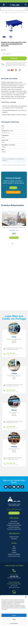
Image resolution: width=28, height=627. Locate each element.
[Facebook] (6, 487)
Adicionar (14, 58)
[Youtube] (14, 487)
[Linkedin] (18, 487)
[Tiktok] (22, 487)
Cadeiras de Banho (23, 12)
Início (2, 12)
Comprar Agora (14, 237)
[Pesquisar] (25, 9)
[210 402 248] (4, 464)
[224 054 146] (4, 354)
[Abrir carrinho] (25, 4)
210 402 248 (10, 463)
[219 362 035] (4, 427)
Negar (14, 619)
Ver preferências (14, 623)
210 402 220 (10, 390)
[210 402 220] (4, 390)
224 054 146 (10, 353)
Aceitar (14, 615)
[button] (26, 597)
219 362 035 (10, 426)
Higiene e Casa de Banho (11, 12)
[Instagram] (10, 487)
